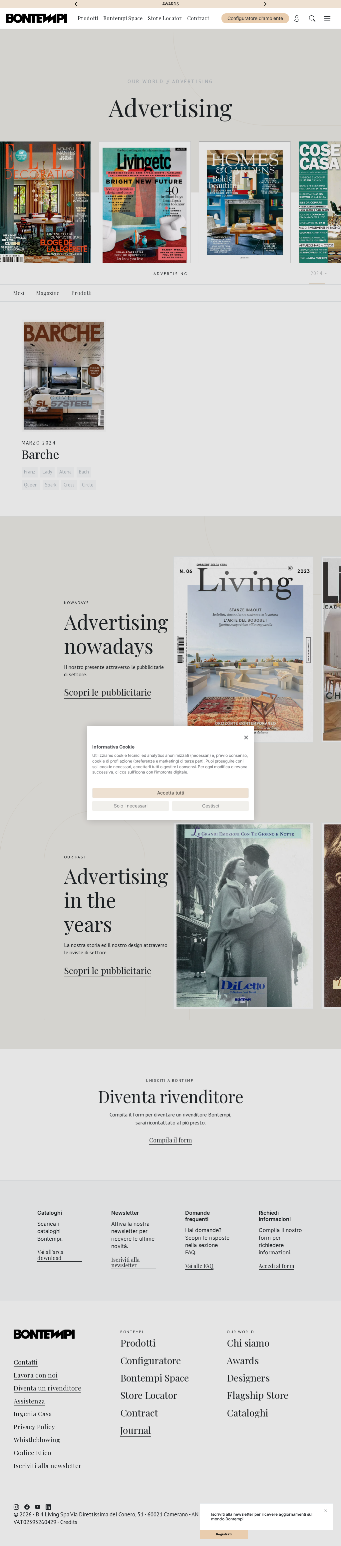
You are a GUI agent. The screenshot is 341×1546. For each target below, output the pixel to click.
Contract (198, 18)
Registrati (224, 1534)
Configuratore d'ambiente (255, 18)
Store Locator (165, 18)
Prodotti (88, 18)
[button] (76, 4)
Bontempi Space (170, 4)
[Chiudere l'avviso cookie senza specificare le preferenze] (246, 737)
